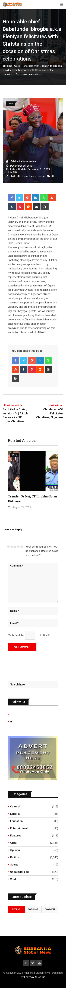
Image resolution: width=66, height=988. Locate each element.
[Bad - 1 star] (8, 547)
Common (50, 909)
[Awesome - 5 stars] (21, 547)
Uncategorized (19, 871)
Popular (33, 909)
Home (8, 65)
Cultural (15, 806)
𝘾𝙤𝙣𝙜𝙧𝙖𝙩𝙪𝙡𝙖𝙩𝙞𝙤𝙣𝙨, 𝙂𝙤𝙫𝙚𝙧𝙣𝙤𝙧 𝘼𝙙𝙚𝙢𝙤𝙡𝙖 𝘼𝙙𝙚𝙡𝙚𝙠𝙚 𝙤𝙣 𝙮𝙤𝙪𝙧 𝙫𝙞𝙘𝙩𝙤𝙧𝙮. (31, 501)
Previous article (13, 405)
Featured (15, 835)
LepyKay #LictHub (34, 977)
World (13, 879)
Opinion (15, 850)
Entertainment (19, 828)
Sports (14, 864)
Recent (16, 909)
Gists (17, 65)
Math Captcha (16, 635)
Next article (55, 405)
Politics (15, 857)
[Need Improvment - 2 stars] (11, 547)
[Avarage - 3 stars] (15, 547)
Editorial (15, 813)
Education (16, 821)
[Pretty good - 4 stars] (18, 547)
